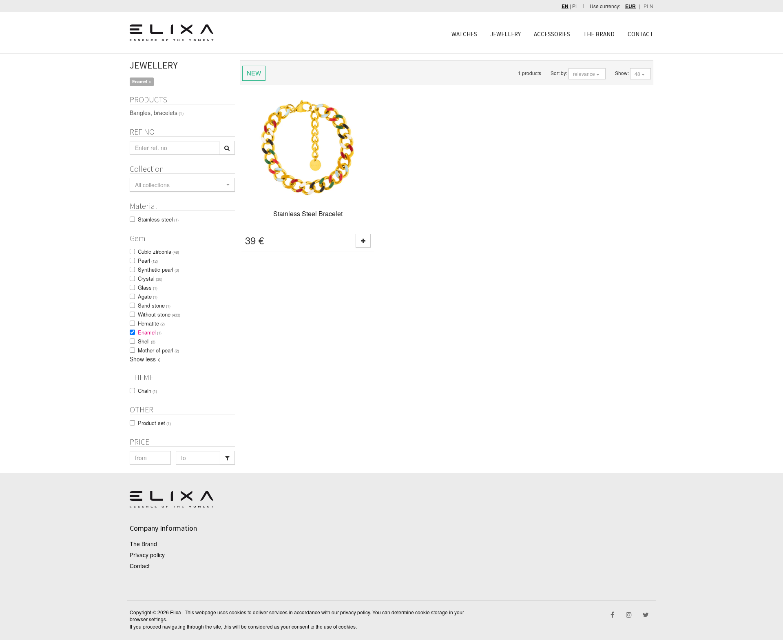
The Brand (143, 544)
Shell (146, 341)
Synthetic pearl (158, 269)
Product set (154, 423)
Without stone (159, 314)
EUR (630, 6)
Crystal (150, 278)
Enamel (149, 332)
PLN (648, 5)
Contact (140, 566)
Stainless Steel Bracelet (308, 213)
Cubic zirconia (158, 251)
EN (565, 6)
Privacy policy (147, 555)
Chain (147, 390)
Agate (147, 296)
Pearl (148, 260)
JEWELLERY (505, 34)
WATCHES (464, 34)
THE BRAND (599, 34)
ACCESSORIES (552, 34)
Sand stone (154, 305)
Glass (147, 287)
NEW (254, 73)
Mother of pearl (158, 350)
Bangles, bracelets (157, 113)
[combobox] (182, 185)
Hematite (151, 323)
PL (575, 5)
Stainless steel (158, 219)
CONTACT (640, 34)
